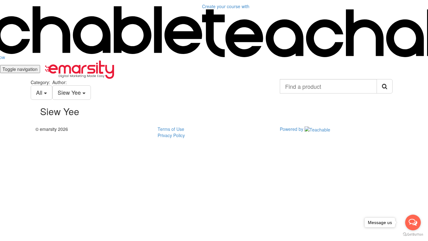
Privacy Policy (171, 135)
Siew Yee (70, 92)
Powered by (292, 129)
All (40, 92)
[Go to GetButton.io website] (413, 235)
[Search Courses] (385, 86)
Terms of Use (171, 129)
